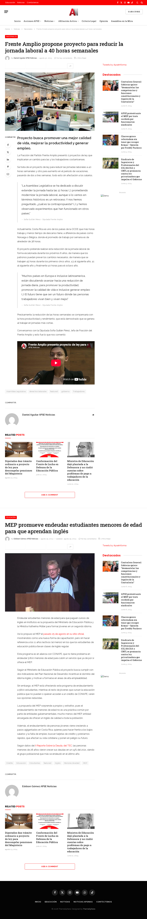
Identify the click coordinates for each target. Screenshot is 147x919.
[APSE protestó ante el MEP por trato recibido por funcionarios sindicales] (110, 117)
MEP (85, 763)
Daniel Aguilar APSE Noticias (25, 58)
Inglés (57, 763)
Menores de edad (72, 763)
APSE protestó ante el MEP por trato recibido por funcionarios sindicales (131, 119)
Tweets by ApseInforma (114, 64)
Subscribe (134, 12)
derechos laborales (38, 391)
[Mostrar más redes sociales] (70, 66)
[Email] (8, 174)
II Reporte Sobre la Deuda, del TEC (53, 745)
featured (54, 391)
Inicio (17, 21)
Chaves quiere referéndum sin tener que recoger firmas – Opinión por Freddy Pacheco (131, 142)
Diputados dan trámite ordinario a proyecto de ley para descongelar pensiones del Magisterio (18, 467)
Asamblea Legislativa (16, 391)
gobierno (65, 391)
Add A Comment (49, 495)
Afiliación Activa (67, 21)
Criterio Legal (89, 21)
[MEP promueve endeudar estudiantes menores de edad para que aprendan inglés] (50, 582)
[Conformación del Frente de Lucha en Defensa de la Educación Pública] (50, 449)
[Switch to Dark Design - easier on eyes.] (137, 3)
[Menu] (6, 11)
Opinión (103, 21)
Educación (10, 2)
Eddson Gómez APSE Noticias (26, 539)
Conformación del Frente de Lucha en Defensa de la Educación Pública (47, 466)
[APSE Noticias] (73, 11)
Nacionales (11, 36)
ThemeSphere (89, 909)
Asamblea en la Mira (122, 21)
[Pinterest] (8, 167)
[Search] (141, 2)
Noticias (21, 2)
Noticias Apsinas (83, 902)
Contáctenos (32, 2)
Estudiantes (35, 763)
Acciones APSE (31, 21)
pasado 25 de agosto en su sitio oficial (63, 634)
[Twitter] (8, 152)
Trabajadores (79, 391)
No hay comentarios (64, 58)
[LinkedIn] (8, 159)
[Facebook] (8, 145)
